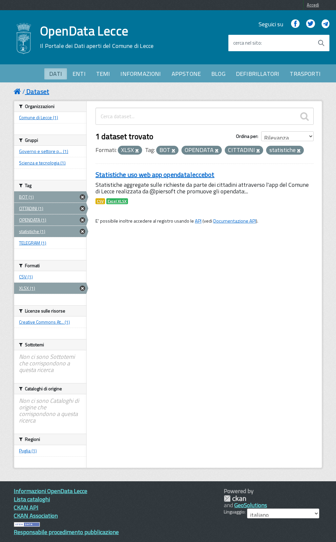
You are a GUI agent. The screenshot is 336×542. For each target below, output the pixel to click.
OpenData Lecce (97, 37)
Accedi (313, 5)
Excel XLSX (117, 201)
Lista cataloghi (32, 499)
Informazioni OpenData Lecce (50, 491)
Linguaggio (234, 512)
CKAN (235, 498)
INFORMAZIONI (140, 73)
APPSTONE (186, 73)
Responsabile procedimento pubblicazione (66, 532)
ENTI (79, 73)
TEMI (103, 73)
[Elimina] (137, 150)
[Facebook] (295, 24)
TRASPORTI (305, 73)
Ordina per (246, 136)
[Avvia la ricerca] (321, 43)
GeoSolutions (250, 505)
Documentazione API (234, 221)
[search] (304, 116)
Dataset (37, 91)
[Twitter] (310, 24)
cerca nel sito (247, 43)
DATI (55, 73)
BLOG (218, 73)
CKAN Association (36, 515)
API (198, 221)
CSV (100, 201)
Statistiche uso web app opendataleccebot (155, 174)
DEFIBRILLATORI (258, 73)
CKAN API (26, 507)
